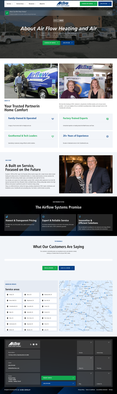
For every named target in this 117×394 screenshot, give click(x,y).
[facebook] (36, 344)
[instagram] (34, 344)
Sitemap (111, 389)
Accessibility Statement (101, 389)
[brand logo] (63, 4)
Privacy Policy (81, 389)
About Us (42, 4)
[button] (9, 4)
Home (55, 20)
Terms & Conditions (90, 389)
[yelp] (31, 344)
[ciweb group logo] (24, 390)
